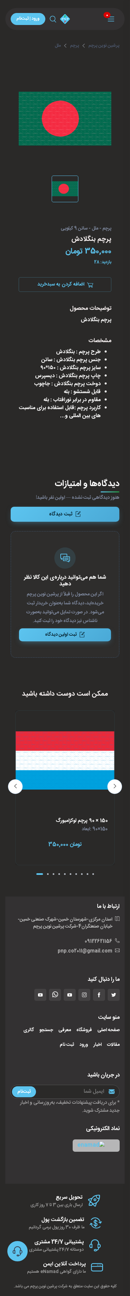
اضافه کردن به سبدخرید (60, 284)
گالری (28, 1030)
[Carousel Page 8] (82, 874)
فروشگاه (84, 1030)
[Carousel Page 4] (59, 874)
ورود (83, 1044)
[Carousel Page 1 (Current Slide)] (39, 874)
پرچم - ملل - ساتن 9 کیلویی (86, 229)
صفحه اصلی (108, 1030)
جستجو (46, 1030)
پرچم (74, 45)
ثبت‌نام (24, 1091)
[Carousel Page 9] (87, 874)
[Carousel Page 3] (53, 874)
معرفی (64, 1030)
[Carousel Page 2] (48, 874)
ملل (58, 45)
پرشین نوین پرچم (103, 45)
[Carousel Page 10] (93, 874)
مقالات (113, 1044)
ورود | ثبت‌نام (28, 18)
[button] (96, 1145)
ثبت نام (67, 1044)
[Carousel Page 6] (70, 874)
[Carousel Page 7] (76, 874)
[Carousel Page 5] (65, 874)
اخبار (97, 1044)
